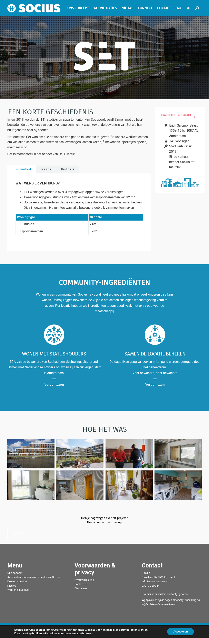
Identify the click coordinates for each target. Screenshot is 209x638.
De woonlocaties (17, 581)
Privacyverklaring (84, 579)
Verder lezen (54, 384)
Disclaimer (80, 588)
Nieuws (11, 585)
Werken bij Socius (18, 589)
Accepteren (180, 632)
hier (149, 594)
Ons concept (14, 572)
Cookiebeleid (82, 584)
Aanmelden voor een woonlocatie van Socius (33, 577)
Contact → (23, 533)
